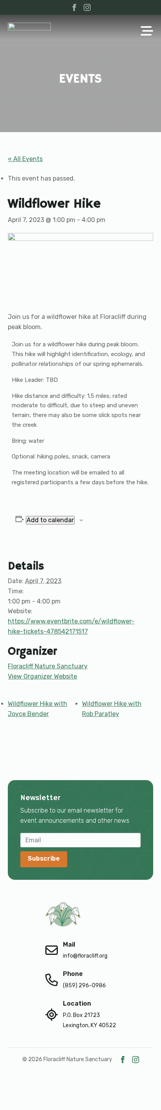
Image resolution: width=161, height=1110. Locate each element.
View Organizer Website (42, 676)
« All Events (25, 159)
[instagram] (87, 7)
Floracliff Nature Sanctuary (48, 666)
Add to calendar (50, 520)
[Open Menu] (147, 32)
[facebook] (74, 7)
